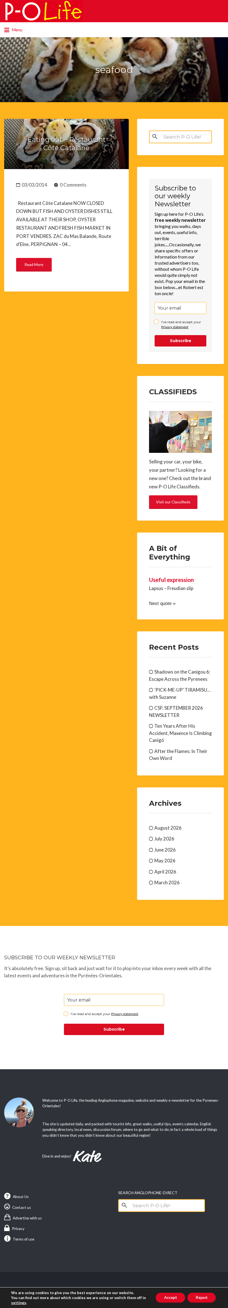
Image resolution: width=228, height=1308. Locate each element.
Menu (16, 29)
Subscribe (180, 340)
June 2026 (165, 850)
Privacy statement (174, 327)
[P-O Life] (43, 11)
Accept (170, 1297)
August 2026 (168, 828)
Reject (201, 1297)
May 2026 (164, 860)
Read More (33, 264)
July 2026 (164, 839)
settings (18, 1303)
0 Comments (73, 185)
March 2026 (167, 882)
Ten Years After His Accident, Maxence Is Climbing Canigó (180, 733)
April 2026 (165, 872)
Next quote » (162, 603)
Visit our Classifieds (173, 501)
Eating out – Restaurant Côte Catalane (67, 143)
